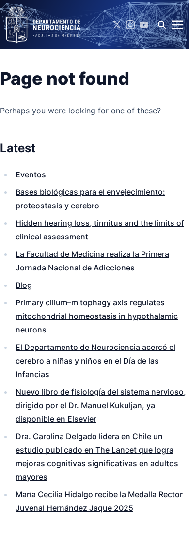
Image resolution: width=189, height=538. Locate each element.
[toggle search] (162, 25)
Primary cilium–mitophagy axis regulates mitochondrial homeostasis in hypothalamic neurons (97, 316)
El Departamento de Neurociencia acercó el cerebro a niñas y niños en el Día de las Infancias (95, 360)
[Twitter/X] (116, 24)
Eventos (31, 174)
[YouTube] (144, 24)
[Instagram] (130, 24)
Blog (24, 285)
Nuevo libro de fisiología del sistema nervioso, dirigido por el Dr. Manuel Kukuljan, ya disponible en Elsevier (101, 405)
